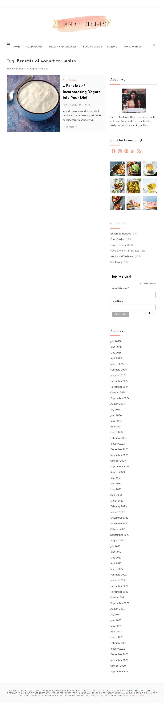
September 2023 (119, 466)
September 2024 (119, 398)
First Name (117, 301)
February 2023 (118, 506)
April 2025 (116, 358)
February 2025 (118, 369)
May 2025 (116, 352)
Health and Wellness (63, 46)
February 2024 (118, 437)
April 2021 (116, 631)
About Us (141, 125)
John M (86, 104)
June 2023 (116, 483)
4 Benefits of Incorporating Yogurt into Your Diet (81, 92)
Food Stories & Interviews (100, 46)
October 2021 (118, 597)
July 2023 (115, 477)
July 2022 (115, 546)
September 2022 (119, 534)
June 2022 (116, 551)
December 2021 (119, 586)
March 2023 (116, 500)
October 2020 (118, 665)
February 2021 (118, 642)
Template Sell (136, 695)
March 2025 (116, 364)
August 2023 (117, 472)
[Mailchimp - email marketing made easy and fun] (149, 313)
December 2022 (119, 517)
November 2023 (119, 455)
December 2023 (119, 449)
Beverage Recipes (120, 233)
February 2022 (118, 574)
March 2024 (116, 432)
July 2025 (115, 341)
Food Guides (69, 80)
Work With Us (133, 46)
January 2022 (117, 580)
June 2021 (116, 620)
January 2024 (117, 443)
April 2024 (116, 426)
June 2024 (116, 415)
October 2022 (118, 529)
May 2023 (116, 489)
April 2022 (116, 563)
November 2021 (119, 591)
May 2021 (116, 625)
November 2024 (119, 386)
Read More (69, 126)
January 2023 (117, 512)
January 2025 (117, 375)
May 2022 (116, 557)
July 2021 (115, 614)
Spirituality (116, 262)
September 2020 (119, 671)
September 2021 (119, 603)
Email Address (120, 288)
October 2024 (118, 392)
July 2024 (115, 409)
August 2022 (117, 540)
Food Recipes (34, 46)
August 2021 (117, 608)
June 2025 (116, 346)
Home (16, 46)
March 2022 (116, 569)
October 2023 (118, 460)
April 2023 (116, 494)
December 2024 (119, 381)
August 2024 (117, 403)
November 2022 (119, 523)
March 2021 (116, 637)
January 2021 (117, 648)
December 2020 (119, 654)
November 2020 (119, 660)
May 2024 (116, 420)
